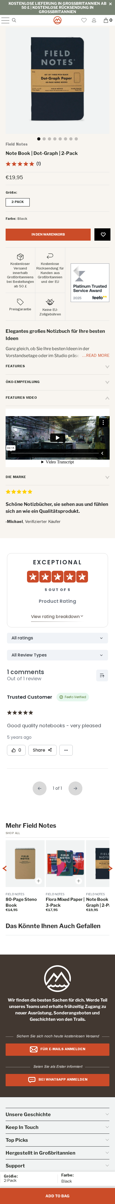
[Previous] (4, 878)
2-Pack (17, 202)
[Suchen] (13, 20)
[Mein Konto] (93, 20)
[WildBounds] (57, 20)
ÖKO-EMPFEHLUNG (23, 382)
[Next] (110, 878)
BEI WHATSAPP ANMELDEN (63, 1080)
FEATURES (15, 366)
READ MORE (97, 356)
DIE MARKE (16, 477)
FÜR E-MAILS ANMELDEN (62, 1049)
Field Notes (17, 145)
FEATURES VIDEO (21, 398)
